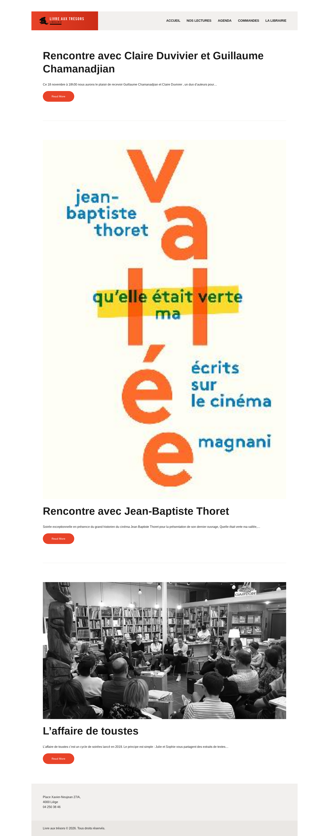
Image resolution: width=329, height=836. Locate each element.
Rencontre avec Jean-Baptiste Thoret (136, 511)
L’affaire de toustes (91, 731)
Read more (58, 96)
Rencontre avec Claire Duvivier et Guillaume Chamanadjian (153, 62)
